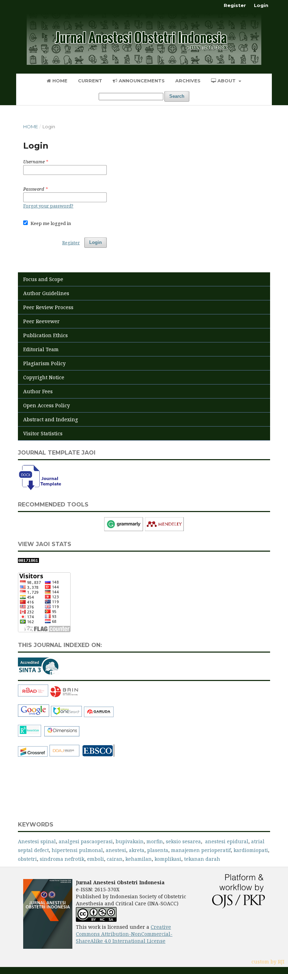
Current (90, 80)
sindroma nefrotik (62, 859)
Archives (188, 80)
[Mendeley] (164, 529)
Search (176, 96)
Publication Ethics (45, 335)
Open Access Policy (46, 405)
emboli (95, 859)
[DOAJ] (65, 755)
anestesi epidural (226, 841)
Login (261, 5)
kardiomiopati (251, 850)
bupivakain (129, 841)
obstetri (27, 859)
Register (235, 5)
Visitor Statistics (43, 433)
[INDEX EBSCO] (98, 755)
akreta (136, 850)
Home (59, 80)
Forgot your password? (48, 206)
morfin (154, 841)
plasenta (157, 850)
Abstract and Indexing (50, 419)
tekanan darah (202, 859)
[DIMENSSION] (62, 735)
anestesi (116, 850)
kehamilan (138, 859)
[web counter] (28, 561)
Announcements (141, 80)
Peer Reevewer (41, 321)
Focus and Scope (43, 279)
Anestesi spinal (37, 841)
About (226, 80)
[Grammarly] (123, 529)
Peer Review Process (48, 307)
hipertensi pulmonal (77, 850)
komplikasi (168, 859)
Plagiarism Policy (44, 363)
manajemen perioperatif (201, 850)
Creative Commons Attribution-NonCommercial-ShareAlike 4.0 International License (124, 934)
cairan (115, 859)
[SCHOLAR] (34, 715)
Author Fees (38, 391)
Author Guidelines (46, 293)
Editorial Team (41, 349)
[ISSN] (33, 695)
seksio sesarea (183, 841)
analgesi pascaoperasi (86, 841)
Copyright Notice (43, 377)
